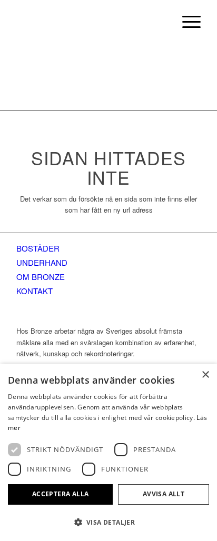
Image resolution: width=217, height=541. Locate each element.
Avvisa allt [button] (163, 493)
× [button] (205, 375)
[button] (108, 522)
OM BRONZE (40, 276)
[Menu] (186, 21)
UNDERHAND (41, 262)
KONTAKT (34, 290)
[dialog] (108, 452)
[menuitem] (161, 21)
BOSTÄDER (38, 248)
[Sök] (161, 21)
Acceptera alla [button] (60, 493)
